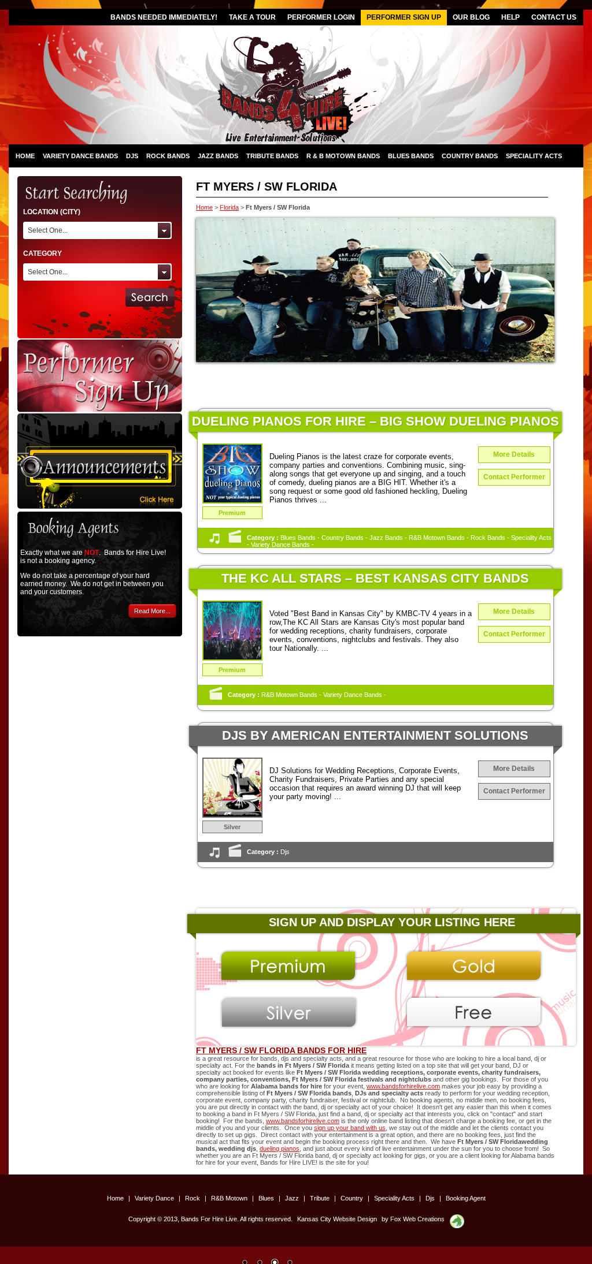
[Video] (234, 541)
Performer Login (321, 17)
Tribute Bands (272, 155)
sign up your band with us (350, 1127)
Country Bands (470, 155)
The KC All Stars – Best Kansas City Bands (375, 578)
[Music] (214, 541)
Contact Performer (514, 477)
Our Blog (471, 17)
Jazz (293, 1198)
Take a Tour (252, 17)
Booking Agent (466, 1198)
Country (353, 1198)
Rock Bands (168, 155)
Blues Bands (411, 155)
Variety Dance (155, 1198)
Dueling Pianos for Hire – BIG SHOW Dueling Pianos (375, 421)
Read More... (152, 610)
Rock (193, 1198)
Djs (132, 155)
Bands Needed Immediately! (163, 17)
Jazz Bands (218, 155)
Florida (229, 207)
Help (510, 17)
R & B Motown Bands (343, 155)
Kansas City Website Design (337, 1218)
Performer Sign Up (404, 17)
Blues (267, 1198)
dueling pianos (279, 1148)
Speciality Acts (534, 155)
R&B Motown (230, 1198)
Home (25, 155)
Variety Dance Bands (80, 155)
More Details (514, 454)
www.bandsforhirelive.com (403, 1086)
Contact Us (553, 17)
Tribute (320, 1198)
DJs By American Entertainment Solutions (375, 735)
